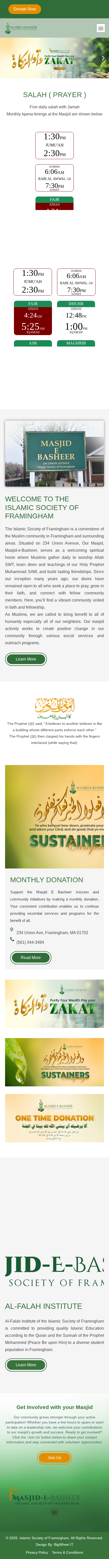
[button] (100, 28)
